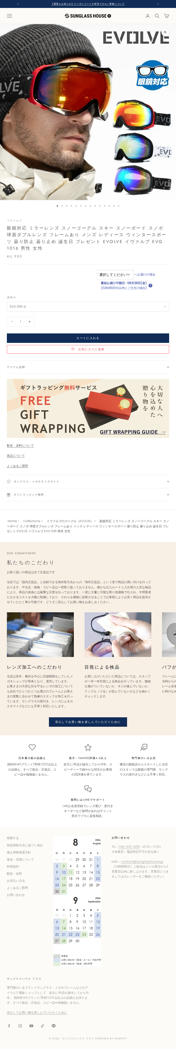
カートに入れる (87, 338)
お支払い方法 (16, 881)
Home (12, 521)
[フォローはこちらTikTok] (42, 1026)
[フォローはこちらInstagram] (20, 1026)
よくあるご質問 (17, 466)
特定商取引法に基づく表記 (25, 845)
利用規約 (13, 866)
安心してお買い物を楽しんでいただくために (88, 722)
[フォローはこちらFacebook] (9, 1026)
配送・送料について (20, 445)
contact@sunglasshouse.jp (142, 861)
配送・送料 (14, 873)
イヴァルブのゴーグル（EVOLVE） (70, 521)
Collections (31, 521)
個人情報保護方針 (19, 852)
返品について (16, 455)
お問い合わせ (16, 895)
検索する (13, 838)
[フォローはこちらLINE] (54, 1026)
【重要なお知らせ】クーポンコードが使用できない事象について (88, 3)
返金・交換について (20, 859)
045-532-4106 (129, 847)
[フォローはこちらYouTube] (31, 1026)
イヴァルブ (14, 221)
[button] (150, 285)
